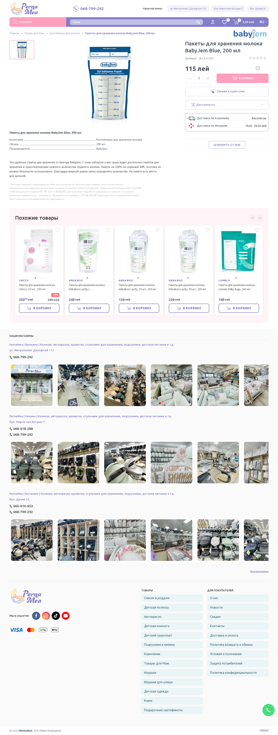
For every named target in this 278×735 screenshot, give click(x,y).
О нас (214, 598)
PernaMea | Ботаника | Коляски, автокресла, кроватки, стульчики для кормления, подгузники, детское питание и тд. (92, 493)
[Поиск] (198, 21)
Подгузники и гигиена (159, 644)
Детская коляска (156, 607)
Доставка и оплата (224, 635)
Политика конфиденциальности (233, 672)
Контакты (217, 626)
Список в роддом (156, 598)
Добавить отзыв (227, 144)
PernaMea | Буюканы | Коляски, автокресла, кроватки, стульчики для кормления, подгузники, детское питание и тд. (91, 344)
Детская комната (156, 626)
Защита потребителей (226, 663)
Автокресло (153, 616)
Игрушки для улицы (158, 682)
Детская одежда (156, 691)
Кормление (152, 654)
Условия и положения (226, 654)
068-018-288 (23, 428)
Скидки (215, 616)
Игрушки (150, 672)
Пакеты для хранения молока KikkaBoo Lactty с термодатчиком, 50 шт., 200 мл (88, 289)
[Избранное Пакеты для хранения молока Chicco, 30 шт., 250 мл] (57, 230)
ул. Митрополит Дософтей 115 (188, 8)
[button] (22, 43)
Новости (216, 607)
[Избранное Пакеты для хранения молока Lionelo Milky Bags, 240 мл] (257, 230)
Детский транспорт (158, 635)
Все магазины (259, 571)
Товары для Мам (34, 33)
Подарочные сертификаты (163, 710)
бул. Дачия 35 (258, 8)
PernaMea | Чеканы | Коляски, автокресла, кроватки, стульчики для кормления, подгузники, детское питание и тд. (90, 416)
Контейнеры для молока (65, 33)
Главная (14, 33)
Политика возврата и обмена (231, 644)
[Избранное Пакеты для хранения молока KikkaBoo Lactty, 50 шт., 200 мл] (207, 230)
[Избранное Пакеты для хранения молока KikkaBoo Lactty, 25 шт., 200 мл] (157, 230)
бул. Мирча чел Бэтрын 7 (228, 8)
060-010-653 (23, 506)
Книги (148, 700)
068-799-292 (23, 357)
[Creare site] (264, 730)
